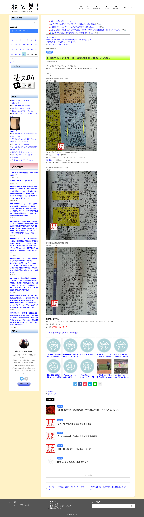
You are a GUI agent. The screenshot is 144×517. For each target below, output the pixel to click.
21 (28, 49)
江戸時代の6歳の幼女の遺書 (21, 108)
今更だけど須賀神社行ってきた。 (23, 111)
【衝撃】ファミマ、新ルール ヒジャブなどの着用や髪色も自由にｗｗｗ (75, 27)
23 (36, 49)
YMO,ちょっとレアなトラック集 (22, 160)
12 (20, 45)
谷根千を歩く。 (17, 103)
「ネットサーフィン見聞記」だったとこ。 (20, 505)
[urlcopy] (100, 384)
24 (12, 54)
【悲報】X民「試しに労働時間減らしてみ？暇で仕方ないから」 (72, 33)
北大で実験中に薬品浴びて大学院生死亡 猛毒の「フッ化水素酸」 (73, 24)
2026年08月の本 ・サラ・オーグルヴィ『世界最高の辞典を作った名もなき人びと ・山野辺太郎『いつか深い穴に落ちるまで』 (68, 39)
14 (28, 45)
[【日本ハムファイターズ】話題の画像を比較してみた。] (90, 384)
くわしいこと (24, 383)
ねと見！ (13, 502)
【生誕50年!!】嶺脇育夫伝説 (21, 106)
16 (36, 45)
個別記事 (50, 391)
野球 (49, 394)
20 (24, 49)
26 (20, 54)
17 (12, 49)
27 (24, 54)
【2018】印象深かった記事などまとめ (74, 449)
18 (16, 49)
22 (32, 49)
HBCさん (57, 155)
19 (20, 49)
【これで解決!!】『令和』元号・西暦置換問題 (77, 436)
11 (16, 45)
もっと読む (88, 475)
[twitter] (75, 384)
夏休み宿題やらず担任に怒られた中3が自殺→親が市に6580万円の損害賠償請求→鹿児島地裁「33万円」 (86, 30)
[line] (95, 384)
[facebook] (80, 384)
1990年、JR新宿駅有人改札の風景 (21, 181)
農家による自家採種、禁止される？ (72, 462)
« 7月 (12, 62)
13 (24, 45)
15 (32, 45)
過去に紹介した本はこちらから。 (60, 44)
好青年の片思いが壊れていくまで (61, 21)
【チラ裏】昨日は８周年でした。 (23, 144)
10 (12, 45)
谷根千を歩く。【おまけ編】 (21, 100)
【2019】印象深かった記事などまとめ (74, 424)
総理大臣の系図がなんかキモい (22, 152)
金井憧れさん (50, 160)
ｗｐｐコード (128, 7)
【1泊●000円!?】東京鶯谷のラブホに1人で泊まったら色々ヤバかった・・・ (91, 410)
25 (16, 54)
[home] (26, 379)
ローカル (53, 394)
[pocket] (85, 384)
